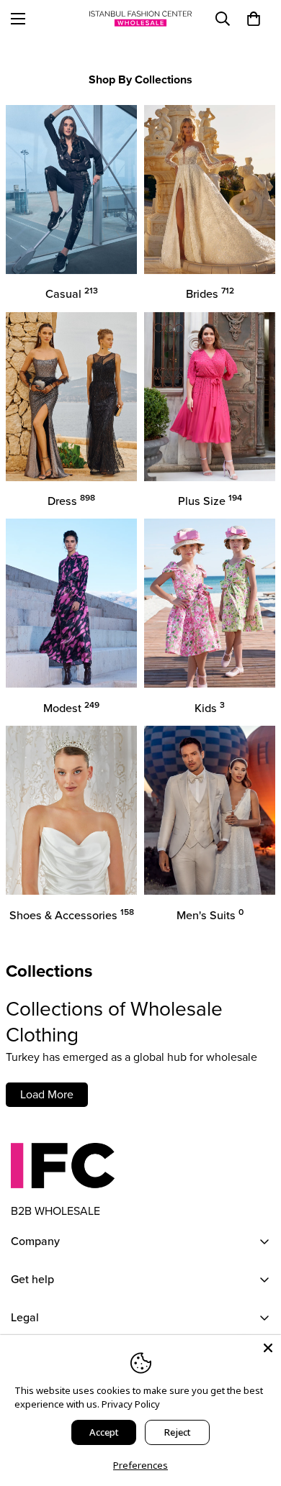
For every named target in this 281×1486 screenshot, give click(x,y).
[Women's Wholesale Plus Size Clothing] (209, 396)
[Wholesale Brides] (209, 189)
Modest (71, 708)
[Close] (268, 1348)
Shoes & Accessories (71, 915)
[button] (253, 18)
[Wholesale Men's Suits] (209, 810)
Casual (71, 294)
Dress (71, 501)
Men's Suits (210, 915)
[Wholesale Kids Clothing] (209, 603)
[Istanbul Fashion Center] (140, 18)
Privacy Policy (131, 1404)
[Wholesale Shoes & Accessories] (71, 810)
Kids (210, 708)
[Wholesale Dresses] (71, 396)
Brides (210, 294)
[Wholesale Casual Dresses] (71, 189)
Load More (46, 1094)
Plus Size (210, 501)
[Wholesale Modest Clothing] (71, 603)
